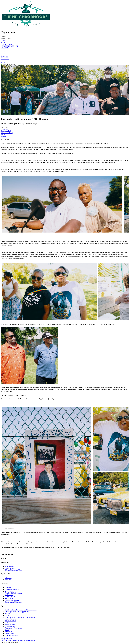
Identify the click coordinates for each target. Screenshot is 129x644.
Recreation (8, 631)
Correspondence (10, 568)
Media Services (10, 624)
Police (7, 630)
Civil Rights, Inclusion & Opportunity (17, 612)
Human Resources (11, 619)
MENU (5, 37)
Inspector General (10, 621)
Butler (3, 134)
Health (7, 615)
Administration (9, 566)
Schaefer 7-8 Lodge (7, 133)
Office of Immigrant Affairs (13, 570)
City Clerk (8, 578)
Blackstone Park (6, 131)
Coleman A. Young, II (12, 589)
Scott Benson (9, 595)
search (3, 38)
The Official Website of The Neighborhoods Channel (18, 640)
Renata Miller (9, 598)
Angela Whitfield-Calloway (13, 593)
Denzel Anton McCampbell (13, 602)
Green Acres (5, 129)
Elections (8, 579)
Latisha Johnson (10, 596)
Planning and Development (13, 628)
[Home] (26, 28)
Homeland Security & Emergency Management (20, 617)
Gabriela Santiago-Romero (13, 600)
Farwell (3, 136)
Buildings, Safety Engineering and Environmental (20, 610)
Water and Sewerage (11, 635)
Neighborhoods (10, 626)
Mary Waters (9, 591)
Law (6, 622)
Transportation (9, 633)
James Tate (8, 587)
